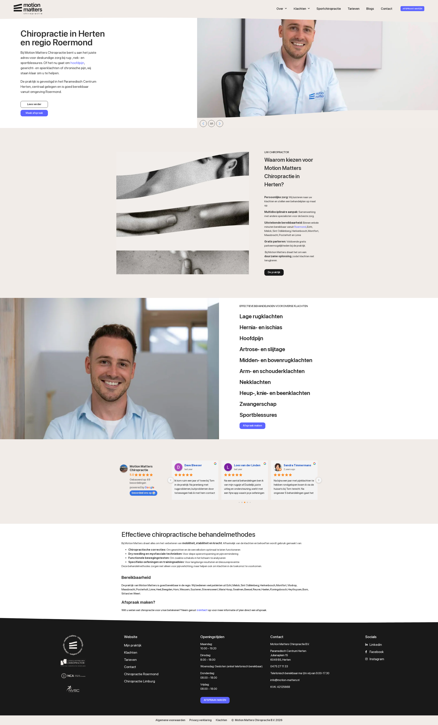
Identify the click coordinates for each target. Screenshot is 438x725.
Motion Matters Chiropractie (141, 468)
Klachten (300, 8)
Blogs (370, 8)
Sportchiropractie (329, 8)
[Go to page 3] (247, 502)
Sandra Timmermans (297, 465)
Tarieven (353, 8)
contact (202, 610)
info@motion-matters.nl (284, 680)
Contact (386, 8)
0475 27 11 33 (279, 666)
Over (279, 8)
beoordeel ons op (142, 492)
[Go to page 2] (244, 502)
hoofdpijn (77, 63)
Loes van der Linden (247, 465)
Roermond (300, 226)
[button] (203, 123)
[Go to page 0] (239, 502)
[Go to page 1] (242, 502)
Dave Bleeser (193, 465)
